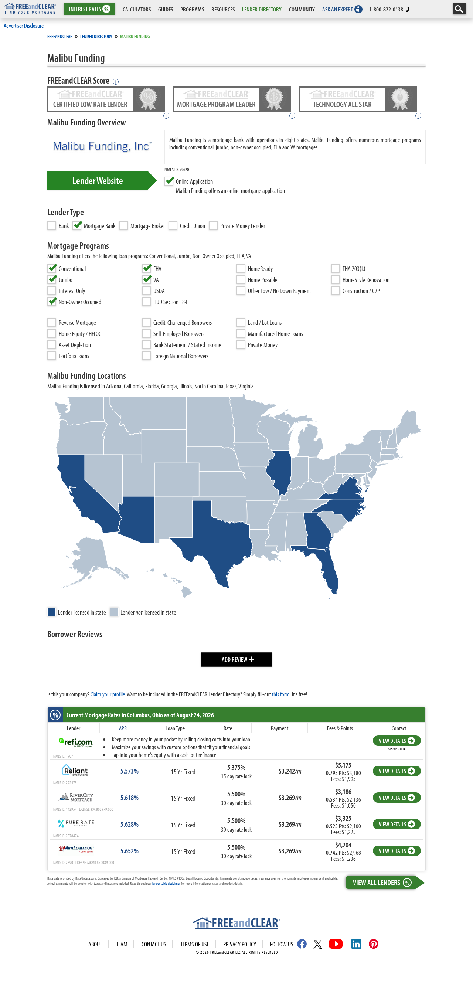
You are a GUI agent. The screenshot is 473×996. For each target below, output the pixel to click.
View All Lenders (381, 882)
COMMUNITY (302, 9)
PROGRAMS (192, 9)
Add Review (238, 658)
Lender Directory (96, 36)
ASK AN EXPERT (337, 9)
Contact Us (154, 944)
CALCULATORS (137, 9)
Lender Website (97, 180)
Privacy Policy (239, 944)
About (95, 944)
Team (121, 944)
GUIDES (165, 9)
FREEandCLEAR (59, 36)
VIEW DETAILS (392, 740)
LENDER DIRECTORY (262, 9)
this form (281, 694)
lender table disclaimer (166, 883)
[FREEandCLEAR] (236, 924)
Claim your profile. (108, 694)
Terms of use (194, 944)
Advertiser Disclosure (24, 25)
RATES (89, 9)
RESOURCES (223, 9)
